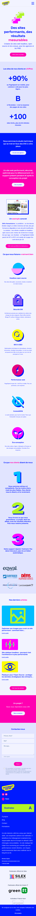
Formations (5, 826)
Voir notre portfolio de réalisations (18, 246)
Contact (4, 823)
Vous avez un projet (18, 54)
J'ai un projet (18, 184)
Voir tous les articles (18, 688)
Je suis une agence (18, 152)
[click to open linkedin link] (3, 794)
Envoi (18, 764)
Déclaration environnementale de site (11, 861)
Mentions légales (6, 858)
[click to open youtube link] (6, 794)
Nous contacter (18, 713)
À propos (5, 816)
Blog (3, 820)
